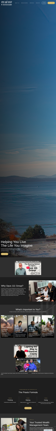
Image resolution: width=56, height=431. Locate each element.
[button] (17, 3)
